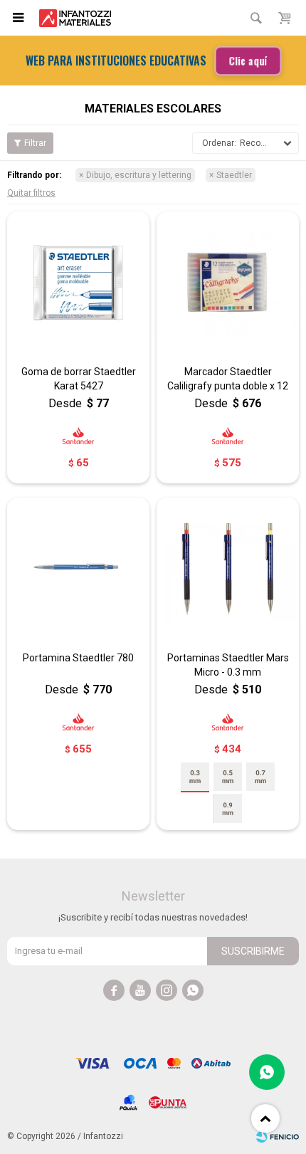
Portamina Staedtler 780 (78, 657)
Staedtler (234, 175)
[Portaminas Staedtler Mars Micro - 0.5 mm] (227, 776)
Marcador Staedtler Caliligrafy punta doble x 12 (227, 379)
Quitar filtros (31, 193)
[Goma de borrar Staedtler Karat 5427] (78, 282)
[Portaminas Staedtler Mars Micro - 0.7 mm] (260, 776)
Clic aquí (247, 60)
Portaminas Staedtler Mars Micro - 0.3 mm (228, 665)
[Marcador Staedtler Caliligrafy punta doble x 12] (228, 282)
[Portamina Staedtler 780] (78, 569)
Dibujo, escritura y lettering (138, 175)
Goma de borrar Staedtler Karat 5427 (78, 379)
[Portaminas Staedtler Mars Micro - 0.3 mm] (228, 569)
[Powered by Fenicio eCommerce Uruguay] (277, 1136)
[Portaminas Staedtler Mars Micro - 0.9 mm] (227, 808)
